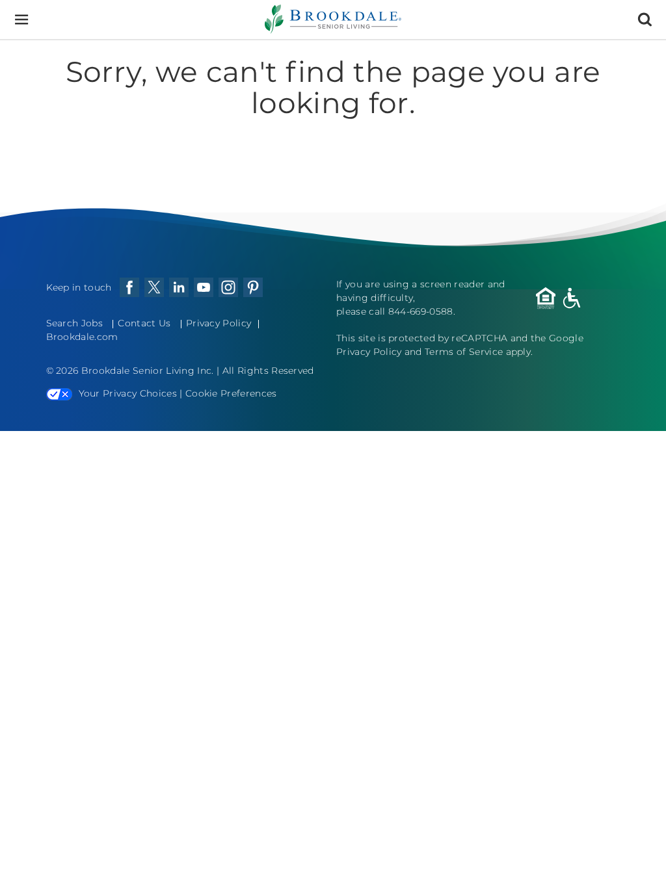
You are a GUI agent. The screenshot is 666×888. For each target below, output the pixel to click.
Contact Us (144, 323)
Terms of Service (464, 352)
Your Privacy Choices (128, 393)
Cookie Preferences (231, 393)
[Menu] (21, 20)
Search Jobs (74, 323)
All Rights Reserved (268, 370)
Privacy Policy (218, 323)
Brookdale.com (82, 337)
